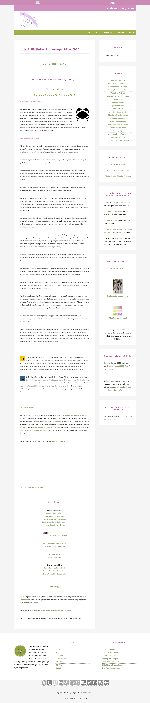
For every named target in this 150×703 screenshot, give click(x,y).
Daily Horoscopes (109, 655)
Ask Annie (118, 99)
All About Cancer (55, 554)
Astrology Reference (118, 128)
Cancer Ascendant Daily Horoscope (54, 522)
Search (58, 668)
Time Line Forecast (114, 211)
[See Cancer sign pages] (61, 687)
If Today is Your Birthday (34, 487)
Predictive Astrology (118, 121)
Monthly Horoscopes (110, 659)
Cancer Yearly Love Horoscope (55, 519)
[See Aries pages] (44, 687)
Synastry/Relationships (118, 118)
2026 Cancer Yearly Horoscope (55, 546)
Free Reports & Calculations (118, 140)
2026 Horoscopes (118, 164)
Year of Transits (113, 220)
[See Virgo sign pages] (72, 687)
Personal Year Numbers (62, 610)
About (58, 652)
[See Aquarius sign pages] (100, 687)
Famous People (118, 102)
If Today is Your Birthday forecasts (118, 176)
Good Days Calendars (110, 662)
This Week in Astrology (111, 668)
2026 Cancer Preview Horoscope (54, 543)
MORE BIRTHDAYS (55, 64)
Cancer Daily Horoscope (54, 513)
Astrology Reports (118, 80)
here (120, 339)
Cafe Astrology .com (35, 19)
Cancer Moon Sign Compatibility (54, 571)
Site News (59, 665)
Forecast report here (59, 441)
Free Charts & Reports (110, 652)
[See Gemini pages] (55, 687)
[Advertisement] (54, 465)
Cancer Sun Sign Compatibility (55, 568)
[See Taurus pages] (49, 687)
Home (58, 649)
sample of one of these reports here (46, 427)
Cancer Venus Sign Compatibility (54, 574)
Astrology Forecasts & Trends (117, 90)
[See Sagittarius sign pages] (89, 687)
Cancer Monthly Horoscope (54, 516)
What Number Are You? (118, 318)
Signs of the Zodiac (117, 106)
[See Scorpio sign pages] (83, 687)
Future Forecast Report (58, 535)
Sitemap (59, 662)
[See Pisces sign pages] (106, 687)
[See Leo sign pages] (66, 687)
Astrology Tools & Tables (118, 124)
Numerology (54, 587)
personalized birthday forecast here (33, 430)
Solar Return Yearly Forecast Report (74, 415)
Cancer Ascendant (54, 557)
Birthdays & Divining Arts (118, 115)
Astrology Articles (118, 93)
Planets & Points (117, 109)
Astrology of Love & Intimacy (118, 96)
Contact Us (60, 655)
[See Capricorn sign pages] (94, 687)
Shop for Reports (108, 649)
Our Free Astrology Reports (118, 170)
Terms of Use (61, 659)
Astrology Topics (117, 131)
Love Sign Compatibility (118, 112)
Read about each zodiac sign (118, 296)
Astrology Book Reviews (117, 134)
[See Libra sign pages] (77, 687)
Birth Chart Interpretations (118, 83)
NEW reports (119, 238)
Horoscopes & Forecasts (118, 87)
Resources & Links (118, 137)
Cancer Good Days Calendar (54, 525)
